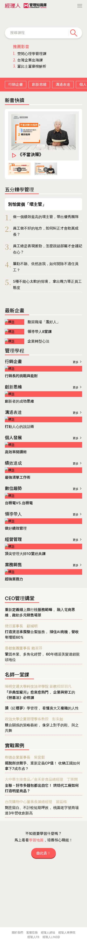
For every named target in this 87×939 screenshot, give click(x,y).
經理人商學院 (66, 932)
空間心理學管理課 (29, 54)
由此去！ (43, 853)
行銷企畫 (15, 84)
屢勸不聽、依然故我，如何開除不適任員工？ (46, 267)
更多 (76, 362)
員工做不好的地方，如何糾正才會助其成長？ (46, 231)
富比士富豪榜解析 (29, 66)
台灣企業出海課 (28, 60)
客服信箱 (32, 932)
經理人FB (33, 937)
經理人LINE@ (51, 937)
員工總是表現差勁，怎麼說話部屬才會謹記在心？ (47, 249)
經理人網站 (48, 932)
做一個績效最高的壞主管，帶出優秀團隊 (46, 217)
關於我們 (17, 932)
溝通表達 (63, 84)
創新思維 (39, 84)
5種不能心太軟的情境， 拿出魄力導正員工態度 (47, 284)
